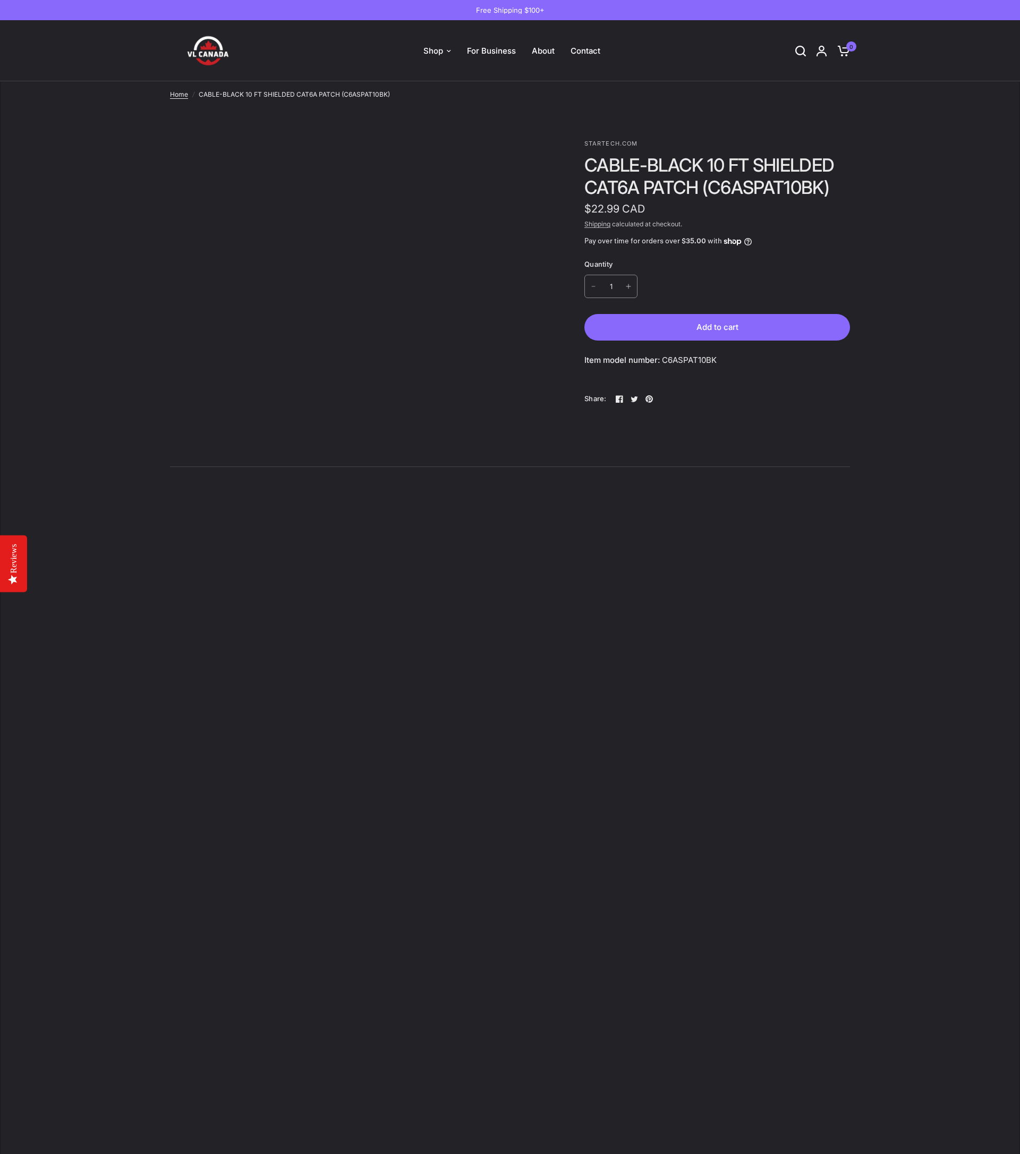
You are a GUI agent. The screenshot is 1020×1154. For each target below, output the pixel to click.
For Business (491, 51)
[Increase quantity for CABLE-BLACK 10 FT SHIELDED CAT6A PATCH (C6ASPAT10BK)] (628, 286)
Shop (433, 51)
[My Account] (821, 50)
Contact (585, 51)
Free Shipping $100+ (510, 10)
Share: (595, 398)
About (543, 51)
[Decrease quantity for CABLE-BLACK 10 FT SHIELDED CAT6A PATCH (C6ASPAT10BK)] (593, 286)
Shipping (597, 224)
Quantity (598, 264)
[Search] (800, 50)
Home (179, 94)
